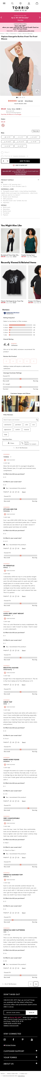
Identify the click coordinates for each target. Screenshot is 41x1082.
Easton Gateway (19, 156)
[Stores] (20, 3)
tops (19, 33)
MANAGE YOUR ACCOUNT (11, 1025)
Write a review (29, 101)
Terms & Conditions (12, 1073)
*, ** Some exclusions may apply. (13, 1075)
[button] (16, 97)
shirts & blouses (28, 33)
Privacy (3, 1073)
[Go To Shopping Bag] (37, 3)
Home (2, 33)
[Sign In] (28, 3)
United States (11, 1045)
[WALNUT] (3, 125)
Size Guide (36, 131)
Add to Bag (25, 161)
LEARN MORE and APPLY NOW (12, 1023)
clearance (13, 33)
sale (7, 33)
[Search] (12, 3)
